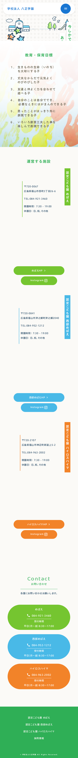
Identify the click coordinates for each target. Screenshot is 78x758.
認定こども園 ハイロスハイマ (38, 731)
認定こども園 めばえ (39, 717)
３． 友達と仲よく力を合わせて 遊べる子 (33, 91)
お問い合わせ (39, 584)
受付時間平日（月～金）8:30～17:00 (39, 683)
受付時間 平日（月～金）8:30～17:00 (39, 624)
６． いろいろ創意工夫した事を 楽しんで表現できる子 (33, 124)
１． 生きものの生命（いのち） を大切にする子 (33, 69)
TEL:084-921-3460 (35, 199)
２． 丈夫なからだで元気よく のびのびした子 (31, 80)
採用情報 (39, 738)
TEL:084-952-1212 (32, 325)
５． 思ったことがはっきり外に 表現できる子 (33, 113)
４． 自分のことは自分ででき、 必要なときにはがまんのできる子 (38, 102)
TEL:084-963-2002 (33, 452)
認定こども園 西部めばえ (39, 724)
